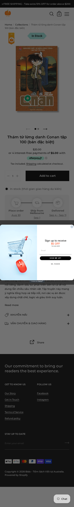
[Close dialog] (72, 227)
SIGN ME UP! (55, 258)
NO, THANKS (55, 264)
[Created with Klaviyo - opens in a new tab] (37, 281)
